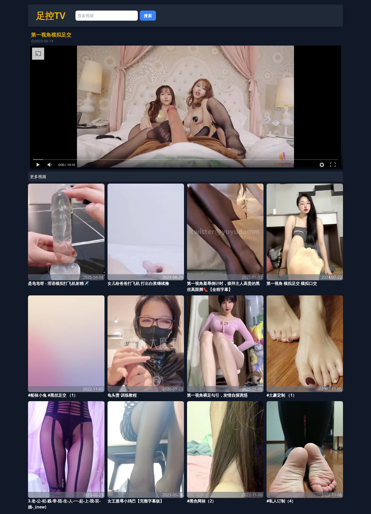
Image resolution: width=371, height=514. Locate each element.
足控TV (50, 15)
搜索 (148, 15)
